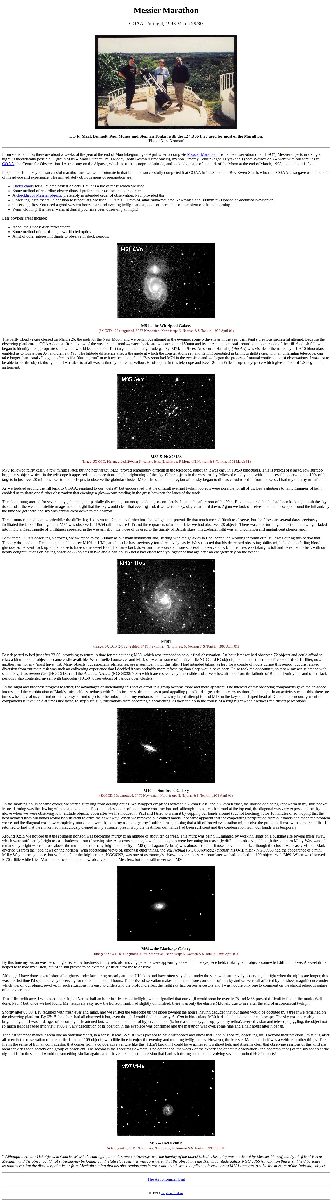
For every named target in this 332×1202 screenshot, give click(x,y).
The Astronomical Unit (166, 1179)
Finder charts (23, 186)
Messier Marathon (202, 154)
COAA (8, 163)
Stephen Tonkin (172, 1193)
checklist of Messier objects (38, 195)
